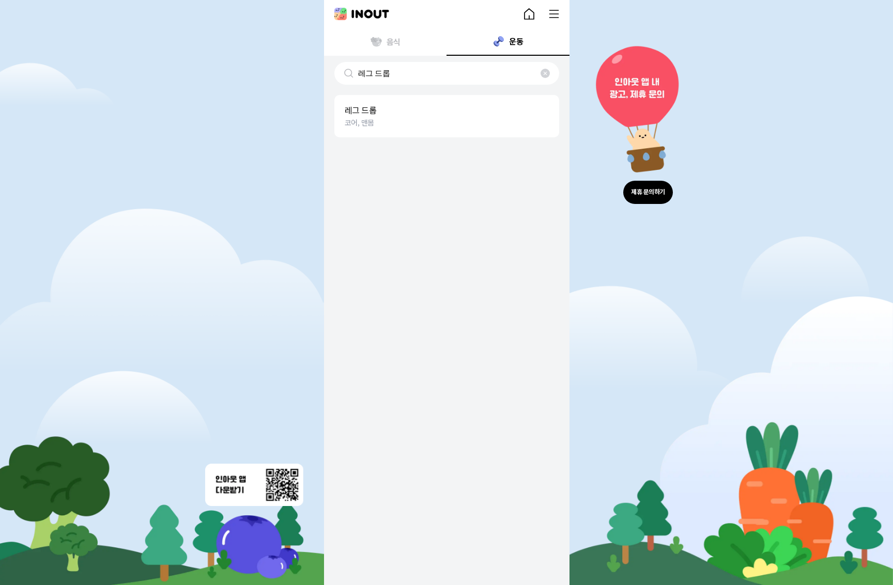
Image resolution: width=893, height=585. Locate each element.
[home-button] (529, 14)
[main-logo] (361, 14)
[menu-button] (554, 14)
